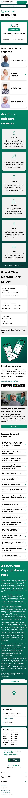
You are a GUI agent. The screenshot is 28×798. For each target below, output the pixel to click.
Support (4, 782)
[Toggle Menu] (1, 2)
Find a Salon (15, 29)
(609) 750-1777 (9, 722)
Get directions (9, 718)
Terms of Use (4, 785)
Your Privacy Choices (5, 792)
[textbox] (14, 143)
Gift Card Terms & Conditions (7, 794)
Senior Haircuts (17, 102)
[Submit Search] (25, 6)
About (3, 772)
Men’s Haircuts (17, 61)
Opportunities (6, 777)
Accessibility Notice (5, 790)
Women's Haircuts (15, 74)
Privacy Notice (4, 788)
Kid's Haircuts (16, 88)
